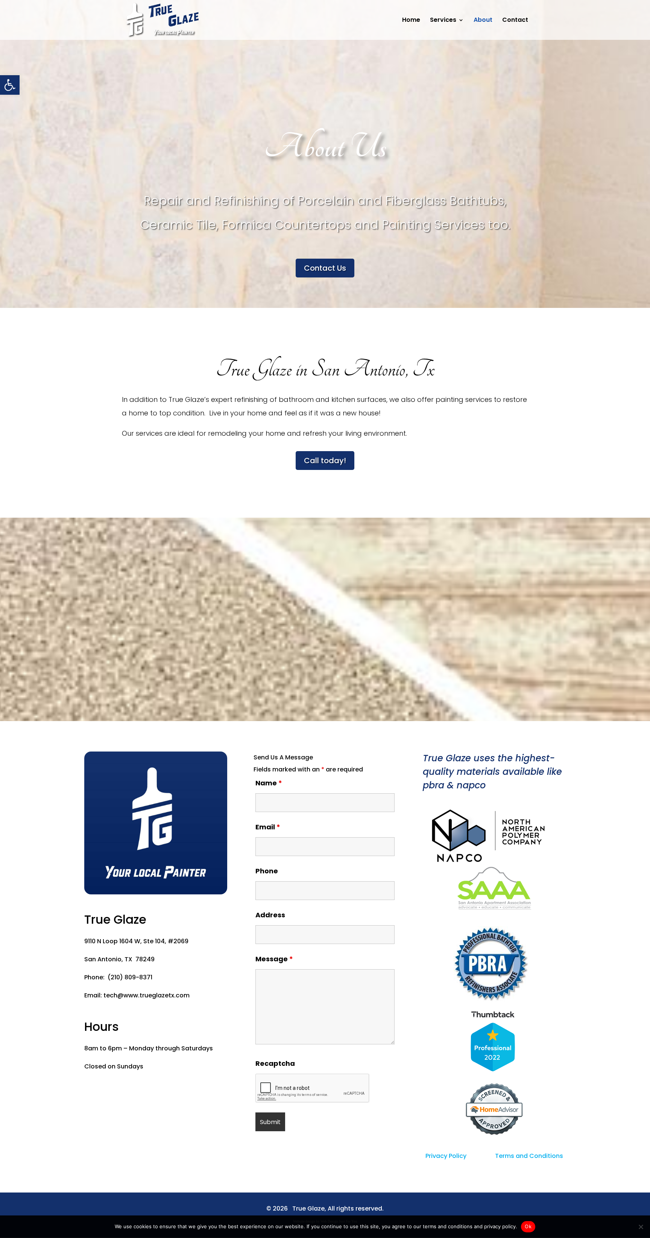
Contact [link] (515, 20)
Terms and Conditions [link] (529, 1156)
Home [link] (411, 20)
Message (274, 959)
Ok (528, 1226)
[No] (640, 1226)
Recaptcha (275, 1063)
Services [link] (443, 20)
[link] (10, 85)
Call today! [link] (325, 460)
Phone (266, 871)
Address (270, 915)
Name (268, 783)
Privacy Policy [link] (445, 1156)
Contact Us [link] (325, 268)
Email (267, 827)
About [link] (483, 20)
